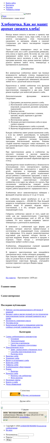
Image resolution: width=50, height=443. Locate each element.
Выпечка (14, 371)
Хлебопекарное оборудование (18, 367)
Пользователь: (12, 435)
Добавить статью (13, 9)
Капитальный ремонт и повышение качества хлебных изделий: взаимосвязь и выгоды (24, 326)
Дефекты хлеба (12, 365)
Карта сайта (11, 3)
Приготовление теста (15, 347)
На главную (11, 278)
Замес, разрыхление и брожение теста (26, 350)
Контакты (10, 5)
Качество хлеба (12, 363)
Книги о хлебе (12, 382)
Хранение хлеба (12, 358)
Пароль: (9, 437)
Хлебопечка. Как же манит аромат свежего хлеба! (24, 26)
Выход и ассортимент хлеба (17, 360)
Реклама (9, 7)
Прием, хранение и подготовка (24, 345)
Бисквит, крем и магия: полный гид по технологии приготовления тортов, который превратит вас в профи (27, 316)
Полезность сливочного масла (18, 321)
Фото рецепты (17, 378)
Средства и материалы (20, 343)
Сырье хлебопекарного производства (21, 337)
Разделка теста (17, 354)
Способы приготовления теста (23, 352)
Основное (15, 339)
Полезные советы (13, 380)
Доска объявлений (13, 384)
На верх (9, 430)
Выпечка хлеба (12, 356)
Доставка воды (12, 323)
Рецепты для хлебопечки (21, 376)
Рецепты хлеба (12, 373)
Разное (8, 369)
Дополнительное (18, 341)
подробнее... (25, 417)
